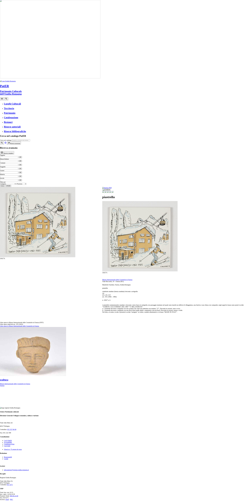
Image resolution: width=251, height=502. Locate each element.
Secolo (2, 178)
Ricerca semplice (7, 152)
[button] (96, 225)
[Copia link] (113, 192)
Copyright (7, 446)
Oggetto (2, 155)
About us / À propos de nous (13, 449)
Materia (2, 174)
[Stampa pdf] (107, 188)
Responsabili (8, 457)
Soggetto (2, 167)
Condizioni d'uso (9, 444)
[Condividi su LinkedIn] (108, 192)
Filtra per (3, 182)
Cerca (2, 186)
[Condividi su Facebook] (103, 192)
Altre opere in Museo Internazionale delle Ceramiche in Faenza (19, 326)
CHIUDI (8, 186)
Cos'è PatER (8, 440)
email (7, 499)
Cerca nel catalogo (5, 140)
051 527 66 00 (11, 429)
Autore (2, 170)
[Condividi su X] (106, 192)
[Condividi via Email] (110, 192)
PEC (11, 499)
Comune (2, 163)
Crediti (6, 459)
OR (20, 157)
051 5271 (10, 484)
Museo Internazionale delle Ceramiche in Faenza (117, 280)
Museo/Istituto (4, 159)
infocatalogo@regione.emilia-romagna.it (16, 470)
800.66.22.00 (14, 496)
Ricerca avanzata (14, 142)
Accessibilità (8, 442)
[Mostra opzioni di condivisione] (106, 190)
